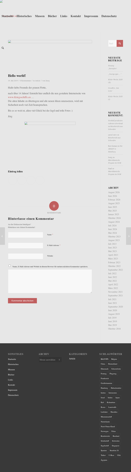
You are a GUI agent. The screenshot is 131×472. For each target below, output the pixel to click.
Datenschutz (13, 395)
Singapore (115, 445)
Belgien (114, 359)
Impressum (12, 389)
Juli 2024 (112, 225)
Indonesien (113, 392)
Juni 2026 (112, 195)
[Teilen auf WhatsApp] (31, 180)
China (103, 364)
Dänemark (104, 369)
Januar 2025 (113, 214)
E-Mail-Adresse (54, 245)
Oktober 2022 (114, 266)
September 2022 (115, 269)
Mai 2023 (112, 251)
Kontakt (11, 384)
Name (50, 234)
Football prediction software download (115, 122)
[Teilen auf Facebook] (12, 180)
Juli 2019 (112, 317)
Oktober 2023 (114, 236)
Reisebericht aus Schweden (115, 127)
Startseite (12, 359)
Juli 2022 (112, 273)
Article (37, 80)
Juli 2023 (112, 243)
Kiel (102, 402)
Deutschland (112, 364)
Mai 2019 (112, 324)
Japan (118, 397)
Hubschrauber (116, 388)
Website (50, 256)
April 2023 (113, 254)
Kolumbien (111, 402)
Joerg (48, 80)
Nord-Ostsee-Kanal (108, 426)
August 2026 (114, 192)
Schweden (115, 441)
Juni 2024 (112, 229)
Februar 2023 (114, 262)
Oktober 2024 (114, 217)
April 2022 (113, 284)
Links (10, 379)
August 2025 (114, 203)
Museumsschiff (106, 416)
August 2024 (114, 221)
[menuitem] (7, 16)
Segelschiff (105, 445)
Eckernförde (116, 369)
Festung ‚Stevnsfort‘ (112, 67)
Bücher (11, 374)
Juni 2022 (112, 277)
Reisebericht (105, 436)
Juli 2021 (112, 299)
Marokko (114, 412)
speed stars (112, 134)
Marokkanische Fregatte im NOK (114, 161)
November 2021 (115, 291)
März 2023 (113, 258)
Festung (104, 373)
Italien (110, 397)
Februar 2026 (114, 199)
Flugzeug (113, 373)
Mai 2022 (112, 280)
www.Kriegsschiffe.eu (19, 97)
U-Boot (111, 455)
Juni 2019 (112, 321)
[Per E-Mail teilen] (40, 180)
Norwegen (104, 431)
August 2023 (114, 240)
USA (119, 455)
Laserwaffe (112, 407)
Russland (116, 436)
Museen (11, 369)
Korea (103, 407)
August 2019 (114, 313)
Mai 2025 (112, 210)
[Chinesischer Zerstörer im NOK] (128, 236)
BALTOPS (104, 359)
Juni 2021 (112, 302)
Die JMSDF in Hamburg (115, 149)
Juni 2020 (112, 310)
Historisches (13, 364)
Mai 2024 (112, 232)
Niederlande (105, 421)
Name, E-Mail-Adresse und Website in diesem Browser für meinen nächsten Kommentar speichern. (50, 266)
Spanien (104, 450)
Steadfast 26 (114, 450)
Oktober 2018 (114, 328)
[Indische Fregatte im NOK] (2, 236)
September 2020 (115, 306)
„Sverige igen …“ (115, 74)
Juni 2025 (112, 206)
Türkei (103, 455)
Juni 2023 (112, 247)
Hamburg (104, 388)
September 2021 (115, 295)
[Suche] (2, 48)
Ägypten (104, 460)
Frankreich (105, 378)
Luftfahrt (104, 412)
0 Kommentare (25, 80)
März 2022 (113, 288)
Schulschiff (105, 441)
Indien (103, 392)
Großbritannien (106, 383)
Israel (103, 397)
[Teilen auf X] (21, 180)
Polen (114, 431)
